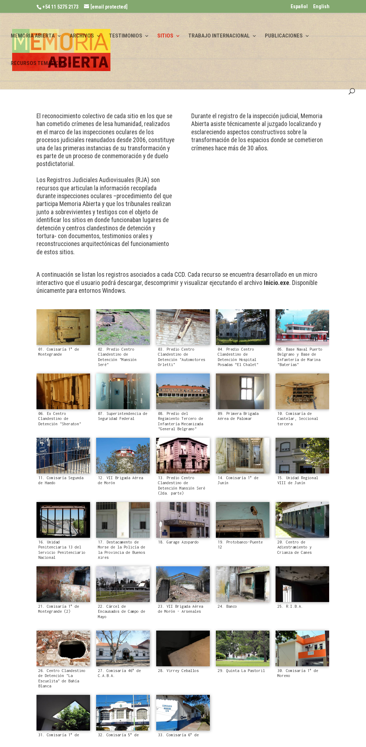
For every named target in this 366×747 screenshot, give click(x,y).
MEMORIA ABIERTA (33, 36)
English (321, 6)
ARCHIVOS (82, 36)
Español (299, 6)
